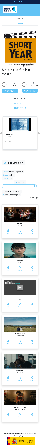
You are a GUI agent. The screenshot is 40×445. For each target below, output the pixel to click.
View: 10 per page (11, 195)
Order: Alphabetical (11, 191)
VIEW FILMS (10, 91)
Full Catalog (14, 162)
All (7, 175)
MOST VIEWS (20, 99)
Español (17, 2)
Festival (20, 19)
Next (39, 133)
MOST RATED (20, 108)
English (23, 2)
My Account (20, 23)
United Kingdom (12, 172)
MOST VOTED (20, 103)
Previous (1, 133)
